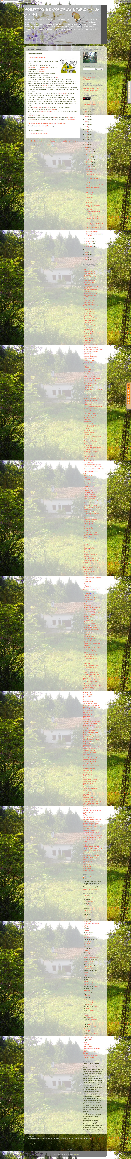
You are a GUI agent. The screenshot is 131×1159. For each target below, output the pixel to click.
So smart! (86, 544)
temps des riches (37, 107)
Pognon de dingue (89, 376)
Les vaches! (87, 754)
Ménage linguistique (89, 730)
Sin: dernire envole (90, 593)
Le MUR (88, 221)
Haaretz (86, 981)
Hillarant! (86, 536)
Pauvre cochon (88, 387)
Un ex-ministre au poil (89, 750)
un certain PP (63, 93)
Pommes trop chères (90, 611)
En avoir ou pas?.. (89, 462)
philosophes (90, 1017)
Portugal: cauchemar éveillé (94, 185)
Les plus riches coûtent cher (91, 707)
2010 (86, 252)
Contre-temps (88, 963)
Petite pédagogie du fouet (91, 629)
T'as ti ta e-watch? (88, 785)
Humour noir (87, 866)
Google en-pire (87, 745)
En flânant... (89, 171)
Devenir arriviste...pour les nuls (92, 826)
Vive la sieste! (87, 792)
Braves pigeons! (88, 843)
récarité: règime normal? (91, 747)
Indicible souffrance (92, 231)
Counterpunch (88, 910)
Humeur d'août (87, 692)
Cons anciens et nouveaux (91, 705)
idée (56, 77)
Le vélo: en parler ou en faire (92, 819)
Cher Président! (88, 696)
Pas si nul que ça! (89, 362)
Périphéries (87, 941)
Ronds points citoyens (90, 344)
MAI (87, 190)
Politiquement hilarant (89, 759)
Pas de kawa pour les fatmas (92, 643)
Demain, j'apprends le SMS (91, 850)
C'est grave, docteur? (90, 620)
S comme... (87, 660)
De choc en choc (88, 812)
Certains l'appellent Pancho (92, 821)
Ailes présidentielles (90, 295)
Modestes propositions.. (90, 857)
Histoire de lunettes (89, 799)
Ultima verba (87, 709)
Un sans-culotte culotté (91, 318)
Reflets (86, 950)
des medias (95, 983)
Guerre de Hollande (89, 830)
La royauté (87, 275)
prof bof (88, 1008)
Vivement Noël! (87, 772)
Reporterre (87, 927)
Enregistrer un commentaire (38, 133)
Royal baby (86, 794)
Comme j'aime (88, 315)
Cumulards (87, 579)
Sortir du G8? (90, 192)
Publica (88, 916)
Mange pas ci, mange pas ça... (92, 685)
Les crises (87, 905)
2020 (86, 127)
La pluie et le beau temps (91, 823)
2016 (86, 137)
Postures (86, 634)
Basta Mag (87, 995)
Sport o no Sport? (88, 701)
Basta (85, 975)
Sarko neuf (87, 671)
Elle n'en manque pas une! (92, 588)
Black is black (88, 297)
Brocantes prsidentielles (90, 589)
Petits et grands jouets (90, 806)
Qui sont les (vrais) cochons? (92, 855)
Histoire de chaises (89, 521)
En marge (87, 449)
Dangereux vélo (88, 700)
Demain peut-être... (89, 652)
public (90, 1039)
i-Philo (85, 1042)
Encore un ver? (88, 774)
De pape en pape (89, 282)
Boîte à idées (88, 896)
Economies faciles (89, 546)
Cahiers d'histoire (89, 984)
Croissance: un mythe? (93, 178)
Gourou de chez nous (89, 698)
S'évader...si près (91, 169)
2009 (86, 254)
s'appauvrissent (32, 115)
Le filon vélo (87, 776)
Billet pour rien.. (88, 859)
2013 (86, 144)
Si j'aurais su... (88, 324)
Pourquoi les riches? (92, 218)
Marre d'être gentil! (89, 768)
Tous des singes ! (88, 763)
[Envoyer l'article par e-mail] (53, 126)
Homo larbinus (87, 868)
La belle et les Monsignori (91, 674)
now (92, 1037)
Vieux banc (86, 712)
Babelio (86, 1015)
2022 (86, 122)
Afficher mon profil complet (91, 889)
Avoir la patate (87, 756)
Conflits (85, 1035)
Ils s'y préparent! (88, 714)
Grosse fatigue (88, 683)
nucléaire (96, 986)
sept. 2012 (89, 157)
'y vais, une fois (94, 832)
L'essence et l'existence (91, 347)
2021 (86, 124)
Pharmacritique (88, 1023)
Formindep (86, 1044)
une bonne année (92, 681)
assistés (47, 107)
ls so (85, 364)
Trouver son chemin (90, 496)
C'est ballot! (87, 595)
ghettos (69, 117)
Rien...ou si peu (88, 710)
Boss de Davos (87, 694)
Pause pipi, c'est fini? (90, 625)
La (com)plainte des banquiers (92, 845)
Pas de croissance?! (89, 313)
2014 (86, 142)
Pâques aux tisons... (89, 814)
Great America (87, 966)
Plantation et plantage (90, 400)
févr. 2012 (89, 244)
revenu (43, 69)
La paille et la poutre (90, 375)
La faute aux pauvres (89, 748)
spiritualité (95, 1012)
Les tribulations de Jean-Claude (93, 349)
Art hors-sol (87, 631)
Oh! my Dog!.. (87, 864)
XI (88, 952)
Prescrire (86, 1021)
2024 (86, 117)
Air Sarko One (87, 861)
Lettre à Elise (87, 719)
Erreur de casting (89, 649)
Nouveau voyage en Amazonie (92, 801)
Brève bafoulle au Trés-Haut (91, 680)
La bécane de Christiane (91, 665)
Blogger (76, 1154)
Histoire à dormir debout (91, 614)
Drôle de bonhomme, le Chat (92, 837)
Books (85, 917)
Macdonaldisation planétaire (91, 306)
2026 (86, 112)
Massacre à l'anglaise (92, 187)
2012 (86, 147)
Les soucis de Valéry (90, 651)
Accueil (53, 141)
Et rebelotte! (87, 434)
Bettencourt (43, 67)
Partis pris (89, 209)
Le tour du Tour (88, 797)
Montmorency (32, 67)
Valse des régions (88, 729)
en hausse (53, 109)
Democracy (87, 1037)
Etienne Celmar (90, 877)
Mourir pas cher (88, 778)
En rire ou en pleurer (89, 761)
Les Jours (87, 937)
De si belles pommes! (90, 658)
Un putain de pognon (90, 373)
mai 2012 (89, 167)
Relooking (87, 663)
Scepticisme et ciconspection (92, 727)
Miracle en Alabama (90, 396)
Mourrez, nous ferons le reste (92, 810)
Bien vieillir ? (90, 202)
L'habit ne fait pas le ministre (92, 577)
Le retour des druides (90, 627)
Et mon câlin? (88, 662)
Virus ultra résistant (89, 280)
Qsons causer (87, 1046)
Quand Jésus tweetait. (90, 781)
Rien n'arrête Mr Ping (90, 326)
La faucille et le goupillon (90, 758)
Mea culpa (87, 618)
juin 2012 (89, 164)
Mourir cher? (87, 622)
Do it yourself (87, 716)
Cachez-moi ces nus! (90, 656)
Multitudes (87, 943)
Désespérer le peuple (89, 718)
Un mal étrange (88, 725)
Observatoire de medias (90, 1001)
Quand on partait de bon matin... (93, 642)
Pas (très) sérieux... (89, 816)
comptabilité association (90, 104)
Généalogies (87, 805)
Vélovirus (86, 270)
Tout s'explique (88, 331)
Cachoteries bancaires (90, 703)
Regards (86, 925)
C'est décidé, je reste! (89, 752)
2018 (86, 132)
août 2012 (89, 159)
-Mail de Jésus (87, 828)
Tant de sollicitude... (90, 311)
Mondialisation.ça (88, 968)
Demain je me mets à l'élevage (93, 613)
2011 (86, 249)
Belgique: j (87, 832)
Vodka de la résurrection (91, 672)
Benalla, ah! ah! (88, 338)
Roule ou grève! (88, 284)
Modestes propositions (90, 293)
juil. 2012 (89, 162)
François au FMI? (88, 743)
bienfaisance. (71, 119)
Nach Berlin (89, 200)
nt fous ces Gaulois (92, 364)
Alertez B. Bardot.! (89, 537)
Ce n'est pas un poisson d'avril (93, 406)
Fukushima (92, 1003)
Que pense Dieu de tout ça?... (92, 846)
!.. (87, 575)
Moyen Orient (93, 1033)
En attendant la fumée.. (90, 825)
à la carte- (92, 1010)
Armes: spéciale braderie (90, 732)
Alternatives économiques (91, 957)
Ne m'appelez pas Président (92, 277)
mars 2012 (89, 241)
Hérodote (86, 946)
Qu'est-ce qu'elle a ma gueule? (93, 640)
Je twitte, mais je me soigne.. (92, 834)
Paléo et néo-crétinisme (91, 609)
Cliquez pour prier (88, 300)
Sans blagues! (88, 565)
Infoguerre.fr (87, 921)
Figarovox (87, 1030)
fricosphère (31, 119)
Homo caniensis (88, 854)
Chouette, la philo (88, 734)
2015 (86, 139)
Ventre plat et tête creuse (90, 803)
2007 (86, 259)
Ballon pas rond (88, 738)
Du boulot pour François (90, 796)
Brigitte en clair (88, 366)
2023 (86, 119)
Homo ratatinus (88, 302)
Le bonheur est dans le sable (92, 647)
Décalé (85, 790)
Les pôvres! (87, 605)
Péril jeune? (89, 197)
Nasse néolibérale (91, 195)
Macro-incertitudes (89, 299)
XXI (89, 954)
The (85, 898)
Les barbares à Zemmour (91, 736)
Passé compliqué (89, 358)
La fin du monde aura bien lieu (92, 835)
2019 (86, 129)
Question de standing (90, 638)
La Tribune (86, 907)
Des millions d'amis (89, 687)
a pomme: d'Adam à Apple (94, 848)
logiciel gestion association (36, 1144)
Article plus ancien (70, 141)
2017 (86, 134)
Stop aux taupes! (88, 787)
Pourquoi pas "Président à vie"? (93, 469)
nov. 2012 (89, 152)
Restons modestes (89, 271)
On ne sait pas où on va (91, 286)
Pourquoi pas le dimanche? (91, 721)
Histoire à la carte (89, 961)
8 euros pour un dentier (90, 723)
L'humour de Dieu (88, 852)
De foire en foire (88, 783)
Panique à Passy (89, 632)
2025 (86, 114)
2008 (86, 257)
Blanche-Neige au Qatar (91, 654)
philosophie (93, 1019)
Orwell (90, 1024)
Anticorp (86, 1028)
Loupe (128, 406)
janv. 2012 (89, 246)
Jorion (90, 912)
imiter (54, 117)
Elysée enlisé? (87, 353)
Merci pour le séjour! (90, 636)
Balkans (93, 1026)
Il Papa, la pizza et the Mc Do (92, 534)
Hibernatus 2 (87, 645)
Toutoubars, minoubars (90, 788)
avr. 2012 (89, 238)
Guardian (89, 1004)
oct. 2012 (89, 154)
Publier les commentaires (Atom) (46, 145)
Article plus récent (35, 141)
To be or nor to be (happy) (92, 607)
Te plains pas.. (88, 616)
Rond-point (86, 808)
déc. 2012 (89, 149)
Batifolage (87, 335)
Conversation (90, 898)
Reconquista (87, 322)
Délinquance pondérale (90, 279)
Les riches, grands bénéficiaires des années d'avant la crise (47, 123)
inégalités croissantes (45, 111)
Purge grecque (87, 741)
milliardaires (41, 71)
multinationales (87, 990)
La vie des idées (89, 901)
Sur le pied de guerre (90, 273)
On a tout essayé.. (88, 817)
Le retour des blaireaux (90, 779)
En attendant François (92, 216)
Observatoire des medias (91, 923)
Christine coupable (89, 523)
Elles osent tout (88, 770)
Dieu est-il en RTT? (90, 432)
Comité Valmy (88, 934)
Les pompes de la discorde (91, 739)
